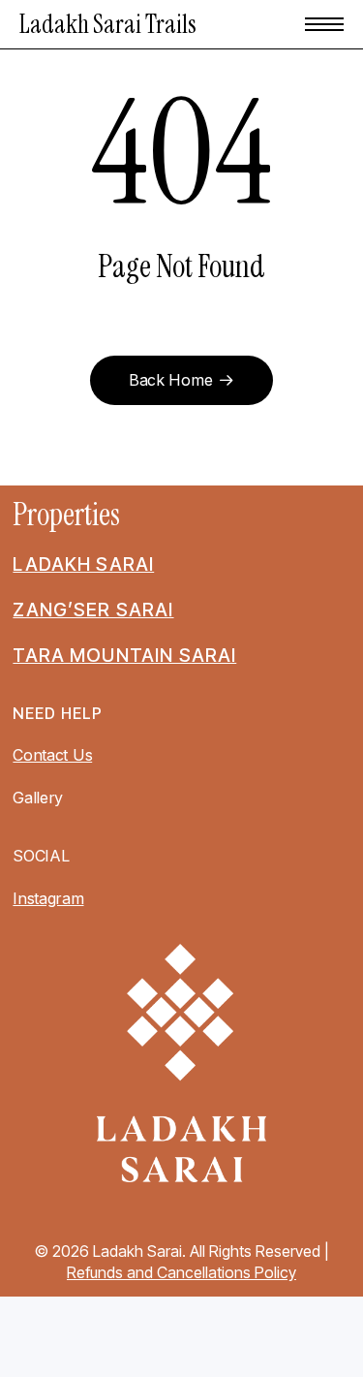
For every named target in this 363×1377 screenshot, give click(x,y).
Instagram (48, 898)
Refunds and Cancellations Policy (181, 1272)
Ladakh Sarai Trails (108, 24)
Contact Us (52, 755)
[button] (324, 24)
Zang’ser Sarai (93, 609)
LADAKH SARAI (83, 564)
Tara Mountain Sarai (124, 655)
